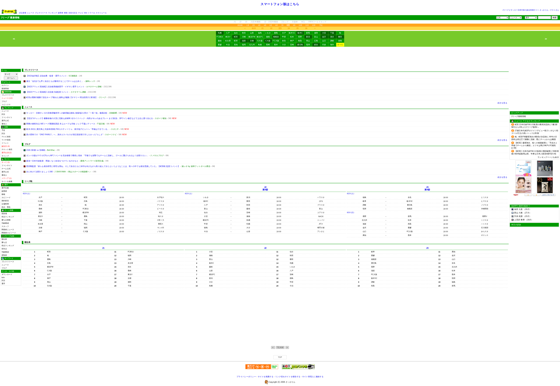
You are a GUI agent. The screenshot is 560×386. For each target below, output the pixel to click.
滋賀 (244, 41)
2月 (253, 25)
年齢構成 (5, 223)
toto (85, 13)
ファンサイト (7, 117)
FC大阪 (276, 41)
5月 (271, 25)
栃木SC (292, 33)
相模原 (276, 37)
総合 (316, 45)
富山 (316, 37)
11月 (307, 25)
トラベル (91, 13)
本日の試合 (516, 225)
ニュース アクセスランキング (527, 121)
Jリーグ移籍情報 (518, 116)
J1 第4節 (103, 188)
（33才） (527, 209)
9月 (294, 25)
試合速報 (22, 13)
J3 (246, 22)
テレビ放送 (6, 137)
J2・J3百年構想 (271, 22)
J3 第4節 (427, 188)
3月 (259, 25)
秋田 (244, 33)
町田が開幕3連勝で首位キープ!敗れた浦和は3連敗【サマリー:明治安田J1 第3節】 (61, 97)
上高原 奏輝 (519, 220)
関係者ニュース (8, 230)
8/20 (254, 28)
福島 (260, 33)
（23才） (527, 216)
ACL (303, 22)
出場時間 (5, 204)
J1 (235, 22)
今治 (228, 45)
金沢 (324, 37)
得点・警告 (6, 207)
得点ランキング (8, 217)
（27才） (527, 213)
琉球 (308, 45)
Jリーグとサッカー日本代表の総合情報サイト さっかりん (525, 10)
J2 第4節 (265, 188)
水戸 (284, 33)
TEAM (280, 347)
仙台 (236, 33)
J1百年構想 (256, 22)
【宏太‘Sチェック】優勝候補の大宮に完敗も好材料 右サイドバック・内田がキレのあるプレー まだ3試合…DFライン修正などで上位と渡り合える (89, 118)
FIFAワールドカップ (317, 22)
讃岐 (332, 41)
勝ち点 (4, 242)
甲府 (284, 37)
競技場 (4, 214)
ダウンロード (7, 274)
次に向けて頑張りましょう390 (39, 172)
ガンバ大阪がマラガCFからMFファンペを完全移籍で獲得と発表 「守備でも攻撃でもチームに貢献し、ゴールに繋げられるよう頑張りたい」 (87, 155)
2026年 (240, 25)
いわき (268, 33)
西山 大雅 (518, 213)
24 (289, 28)
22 (271, 28)
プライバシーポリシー (246, 377)
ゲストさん (554, 10)
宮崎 (292, 45)
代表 (324, 45)
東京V (228, 37)
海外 (332, 45)
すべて (340, 45)
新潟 (308, 37)
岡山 (308, 41)
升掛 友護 (518, 216)
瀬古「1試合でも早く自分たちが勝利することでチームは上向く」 (54, 81)
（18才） (529, 220)
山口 (324, 41)
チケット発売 (7, 149)
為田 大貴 (518, 209)
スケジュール (101, 13)
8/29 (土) (26, 194)
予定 (321, 25)
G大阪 (260, 41)
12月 (314, 25)
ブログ (4, 101)
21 (262, 28)
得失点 (4, 249)
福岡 (244, 45)
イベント (5, 143)
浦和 (316, 33)
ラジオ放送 (6, 140)
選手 (3, 284)
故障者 (60, 13)
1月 (247, 25)
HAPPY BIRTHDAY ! (520, 206)
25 (297, 28)
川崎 (244, 37)
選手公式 (5, 121)
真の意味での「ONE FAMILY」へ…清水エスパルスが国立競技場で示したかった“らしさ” (64, 134)
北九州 (252, 45)
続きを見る (502, 103)
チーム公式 (6, 169)
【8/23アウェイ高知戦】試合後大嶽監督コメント (47, 92)
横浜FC (260, 37)
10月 (300, 25)
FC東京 (220, 37)
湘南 (268, 37)
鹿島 (276, 33)
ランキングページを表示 (548, 157)
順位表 (4, 239)
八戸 (228, 33)
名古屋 (228, 41)
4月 (265, 25)
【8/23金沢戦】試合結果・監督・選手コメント (46, 76)
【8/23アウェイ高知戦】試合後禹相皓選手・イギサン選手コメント (55, 87)
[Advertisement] (280, 57)
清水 (332, 37)
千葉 (332, 33)
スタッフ (5, 226)
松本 (292, 37)
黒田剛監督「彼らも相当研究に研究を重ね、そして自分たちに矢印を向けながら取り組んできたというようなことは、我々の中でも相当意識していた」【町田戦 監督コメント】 (103, 166)
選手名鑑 (5, 188)
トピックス (6, 105)
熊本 (276, 45)
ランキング (52, 13)
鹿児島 (300, 45)
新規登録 (5, 89)
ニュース (30, 13)
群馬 (308, 33)
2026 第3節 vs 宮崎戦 (35, 150)
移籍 (66, 13)
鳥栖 (260, 45)
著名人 (4, 124)
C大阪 (268, 41)
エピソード (6, 197)
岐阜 (236, 41)
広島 (316, 41)
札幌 (220, 33)
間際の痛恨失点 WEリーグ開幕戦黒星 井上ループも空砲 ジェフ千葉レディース (60, 124)
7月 (282, 25)
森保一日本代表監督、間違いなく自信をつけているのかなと (52, 161)
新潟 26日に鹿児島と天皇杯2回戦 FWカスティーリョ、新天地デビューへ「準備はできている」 (67, 129)
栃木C (300, 33)
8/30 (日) (350, 212)
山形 (252, 33)
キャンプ (5, 156)
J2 (240, 22)
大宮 (324, 33)
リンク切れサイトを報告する (287, 377)
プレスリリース (41, 13)
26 (306, 28)
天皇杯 (295, 22)
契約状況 (5, 201)
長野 (300, 37)
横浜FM (252, 37)
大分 (284, 45)
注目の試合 (72, 13)
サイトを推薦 (7, 181)
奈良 (284, 41)
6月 (276, 25)
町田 (236, 37)
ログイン (5, 85)
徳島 (340, 41)
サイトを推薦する (265, 377)
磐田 (340, 37)
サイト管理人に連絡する (312, 377)
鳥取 (300, 41)
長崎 (268, 45)
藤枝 (220, 41)
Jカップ (284, 22)
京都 (252, 41)
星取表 (4, 255)
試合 (3, 114)
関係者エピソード (9, 233)
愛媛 (220, 45)
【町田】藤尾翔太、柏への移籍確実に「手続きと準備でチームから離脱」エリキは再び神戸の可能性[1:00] (534, 145)
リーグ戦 (28, 181)
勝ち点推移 (6, 220)
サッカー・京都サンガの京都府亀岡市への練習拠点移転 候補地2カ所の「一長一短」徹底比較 (66, 113)
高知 (236, 45)
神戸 (292, 41)
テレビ (80, 13)
